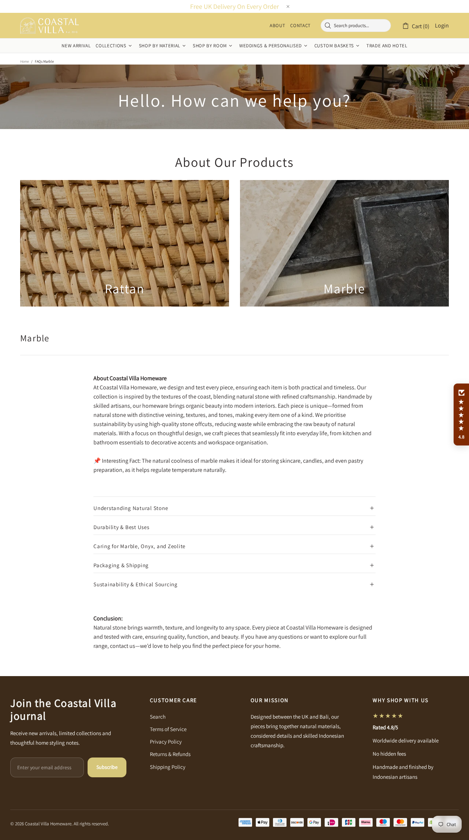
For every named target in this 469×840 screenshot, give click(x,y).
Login (442, 25)
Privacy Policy (166, 741)
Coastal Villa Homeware (49, 26)
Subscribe (107, 767)
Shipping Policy (167, 766)
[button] (461, 415)
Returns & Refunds (170, 754)
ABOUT (277, 25)
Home (24, 61)
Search (158, 716)
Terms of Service (168, 729)
